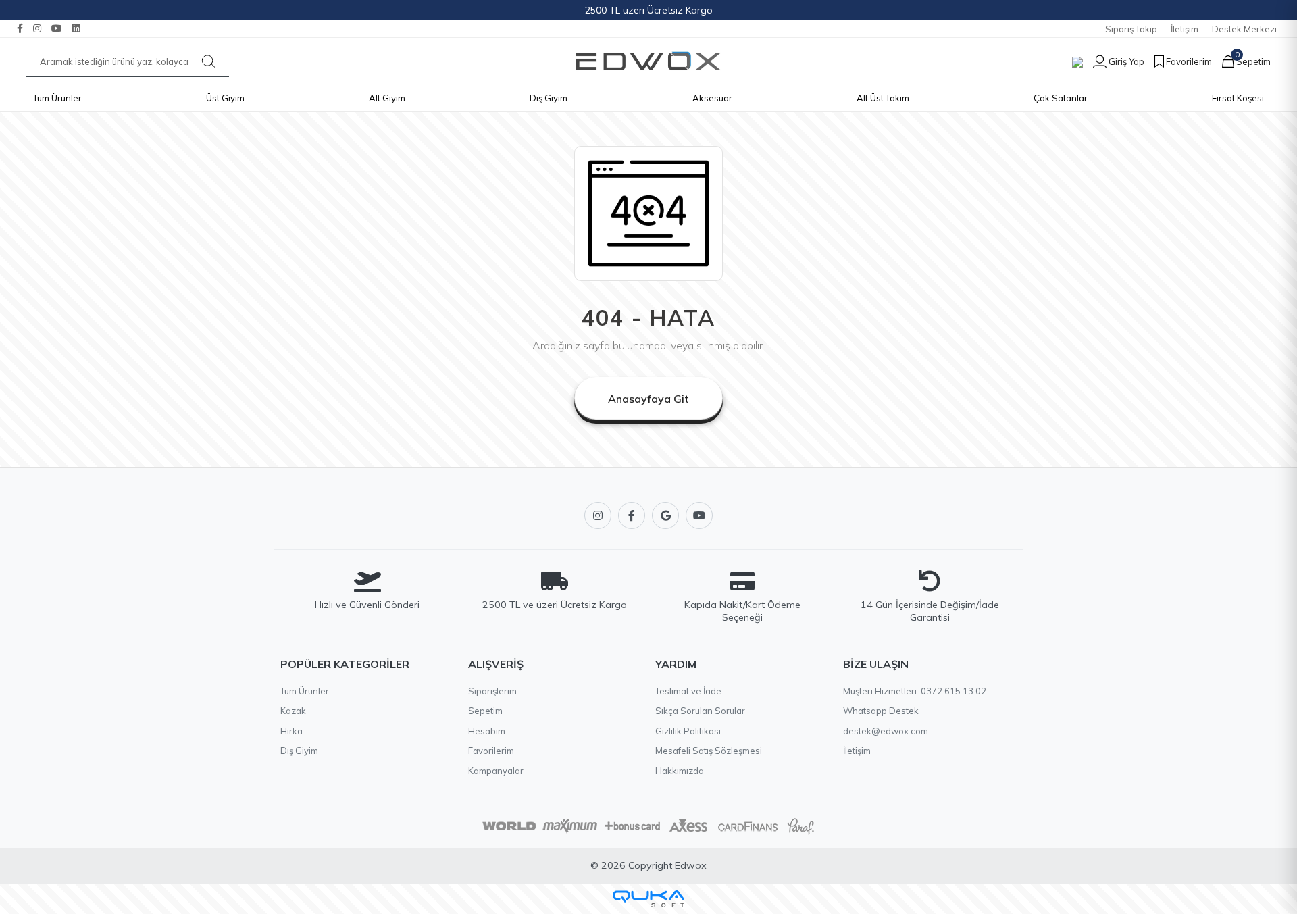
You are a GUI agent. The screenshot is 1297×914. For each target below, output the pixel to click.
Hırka (291, 731)
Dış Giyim (548, 98)
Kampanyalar (496, 770)
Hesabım (486, 731)
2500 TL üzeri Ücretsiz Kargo (649, 10)
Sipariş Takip (1131, 29)
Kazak (293, 710)
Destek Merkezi (1244, 29)
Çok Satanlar (1061, 98)
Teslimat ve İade (688, 691)
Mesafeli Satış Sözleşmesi (708, 750)
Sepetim (485, 710)
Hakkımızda (679, 770)
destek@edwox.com (885, 731)
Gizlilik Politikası (688, 731)
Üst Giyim (225, 98)
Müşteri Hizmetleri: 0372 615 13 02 (914, 691)
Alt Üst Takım (883, 98)
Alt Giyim (387, 98)
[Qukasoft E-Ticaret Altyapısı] (648, 898)
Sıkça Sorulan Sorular (700, 710)
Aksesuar (712, 98)
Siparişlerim (492, 691)
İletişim (1184, 29)
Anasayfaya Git (648, 398)
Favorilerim (491, 750)
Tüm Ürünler (57, 98)
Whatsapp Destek (881, 710)
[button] (1113, 61)
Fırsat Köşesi (1238, 98)
